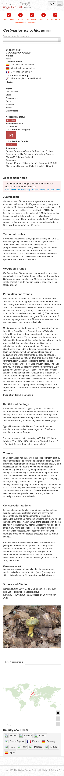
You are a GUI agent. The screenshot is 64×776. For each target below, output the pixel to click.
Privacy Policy (57, 770)
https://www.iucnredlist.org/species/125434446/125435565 (32, 189)
